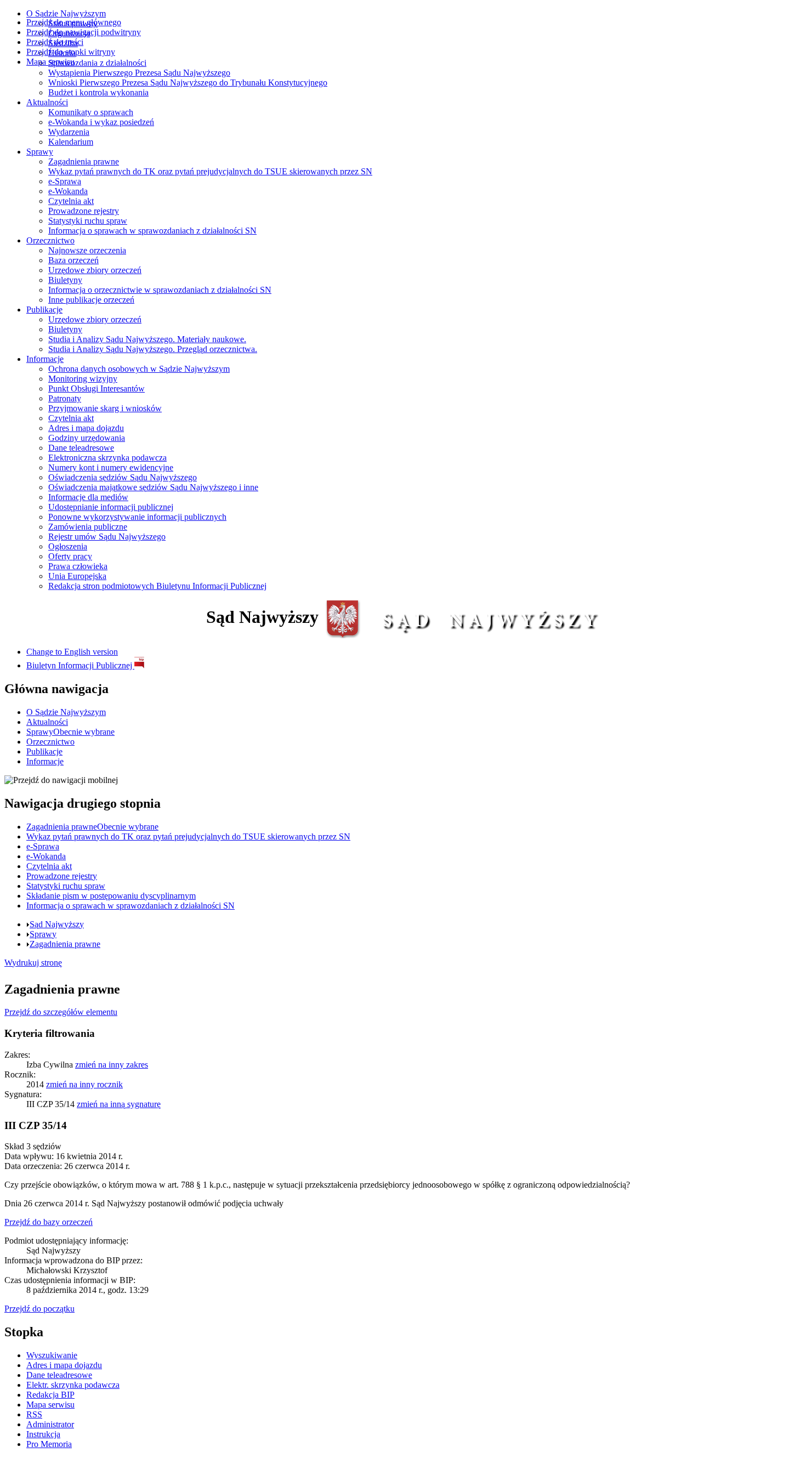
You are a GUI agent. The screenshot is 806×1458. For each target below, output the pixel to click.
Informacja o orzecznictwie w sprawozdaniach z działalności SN (159, 289)
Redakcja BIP (50, 1394)
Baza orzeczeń (73, 260)
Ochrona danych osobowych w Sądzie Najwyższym (139, 368)
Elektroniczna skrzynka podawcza (107, 457)
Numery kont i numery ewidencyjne (110, 467)
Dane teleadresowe (81, 447)
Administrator (50, 1424)
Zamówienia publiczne (87, 526)
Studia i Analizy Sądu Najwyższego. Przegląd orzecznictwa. (152, 349)
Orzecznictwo (50, 240)
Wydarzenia (68, 132)
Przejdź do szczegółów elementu (60, 1012)
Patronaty (64, 398)
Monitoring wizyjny (82, 378)
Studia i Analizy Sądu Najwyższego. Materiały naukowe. (147, 339)
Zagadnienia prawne (83, 161)
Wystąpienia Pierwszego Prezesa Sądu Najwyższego (139, 72)
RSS (34, 1414)
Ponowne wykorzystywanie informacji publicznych (137, 516)
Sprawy (39, 151)
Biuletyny (65, 280)
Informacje (45, 359)
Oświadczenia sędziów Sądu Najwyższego (122, 477)
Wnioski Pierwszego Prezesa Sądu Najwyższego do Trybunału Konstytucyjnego (187, 82)
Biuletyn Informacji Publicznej (80, 665)
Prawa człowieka (77, 566)
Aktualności (47, 102)
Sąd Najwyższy (57, 924)
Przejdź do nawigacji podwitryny (83, 32)
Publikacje (44, 309)
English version (72, 651)
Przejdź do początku (39, 1308)
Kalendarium (70, 141)
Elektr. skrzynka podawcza (73, 1384)
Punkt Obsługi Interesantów (96, 388)
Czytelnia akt (71, 201)
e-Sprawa (64, 181)
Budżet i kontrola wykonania (98, 92)
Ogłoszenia (67, 546)
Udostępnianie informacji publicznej (110, 507)
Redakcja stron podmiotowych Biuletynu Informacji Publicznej (157, 586)
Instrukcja (43, 1434)
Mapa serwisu (50, 61)
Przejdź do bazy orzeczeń (48, 1222)
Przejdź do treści (54, 42)
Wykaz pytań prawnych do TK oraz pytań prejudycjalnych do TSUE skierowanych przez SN (210, 171)
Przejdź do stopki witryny (70, 51)
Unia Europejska (77, 576)
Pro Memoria (49, 1444)
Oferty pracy (70, 556)
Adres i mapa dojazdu (86, 428)
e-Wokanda (68, 191)
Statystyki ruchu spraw (87, 220)
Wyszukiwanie (51, 1355)
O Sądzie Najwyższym (66, 13)
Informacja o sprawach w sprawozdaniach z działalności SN (152, 230)
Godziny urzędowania (86, 437)
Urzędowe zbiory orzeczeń (94, 270)
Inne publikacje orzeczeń (91, 299)
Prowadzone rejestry (83, 210)
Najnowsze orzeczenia (87, 250)
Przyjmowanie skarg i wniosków (105, 408)
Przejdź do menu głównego (73, 22)
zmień (111, 1064)
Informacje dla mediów (88, 497)
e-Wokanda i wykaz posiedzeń (101, 122)
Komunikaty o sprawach (90, 112)
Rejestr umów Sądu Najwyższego (107, 536)
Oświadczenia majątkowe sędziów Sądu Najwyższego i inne (153, 487)
